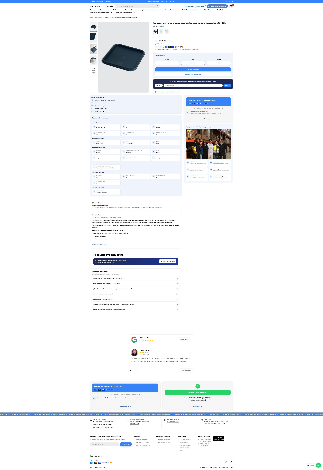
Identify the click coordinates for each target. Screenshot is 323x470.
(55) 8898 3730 (134, 423)
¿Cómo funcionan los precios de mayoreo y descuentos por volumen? (135, 289)
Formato (219, 59)
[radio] (155, 31)
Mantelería (207, 10)
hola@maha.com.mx (173, 421)
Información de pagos (164, 442)
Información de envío (142, 442)
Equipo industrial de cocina (190, 10)
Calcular (227, 85)
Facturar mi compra (164, 439)
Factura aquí (189, 6)
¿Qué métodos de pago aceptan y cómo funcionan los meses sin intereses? (135, 304)
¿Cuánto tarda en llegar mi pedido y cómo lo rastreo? (135, 278)
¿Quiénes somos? (185, 439)
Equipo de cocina (170, 10)
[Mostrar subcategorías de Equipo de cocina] (177, 10)
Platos (92, 10)
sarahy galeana (145, 350)
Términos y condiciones (226, 467)
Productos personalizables (124, 12)
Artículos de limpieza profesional (100, 12)
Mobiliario (220, 10)
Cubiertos (116, 10)
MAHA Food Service (100, 467)
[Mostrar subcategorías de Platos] (95, 10)
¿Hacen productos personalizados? (135, 294)
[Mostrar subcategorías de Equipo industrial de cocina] (200, 10)
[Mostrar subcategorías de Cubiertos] (121, 10)
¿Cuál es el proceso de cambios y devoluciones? (135, 283)
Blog (181, 451)
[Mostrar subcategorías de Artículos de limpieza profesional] (112, 13)
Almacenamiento (99, 17)
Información (108, 1)
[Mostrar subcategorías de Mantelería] (213, 10)
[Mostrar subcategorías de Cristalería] (108, 10)
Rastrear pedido (200, 6)
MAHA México (145, 338)
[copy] (163, 26)
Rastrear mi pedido (141, 439)
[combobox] (132, 6)
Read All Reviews (186, 370)
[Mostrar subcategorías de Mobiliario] (225, 10)
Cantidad (167, 59)
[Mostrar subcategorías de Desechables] (135, 10)
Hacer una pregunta (169, 261)
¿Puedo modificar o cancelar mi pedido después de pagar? (135, 309)
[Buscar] (157, 6)
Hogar (91, 17)
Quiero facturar (207, 119)
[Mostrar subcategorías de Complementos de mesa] (156, 10)
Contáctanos (184, 442)
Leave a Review (184, 339)
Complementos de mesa (147, 10)
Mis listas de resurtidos (96, 1)
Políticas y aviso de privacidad (208, 467)
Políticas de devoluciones (143, 445)
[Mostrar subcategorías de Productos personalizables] (134, 13)
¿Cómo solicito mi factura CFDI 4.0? (135, 299)
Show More (182, 361)
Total (193, 59)
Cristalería (103, 10)
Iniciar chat (196, 406)
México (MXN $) (97, 456)
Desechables (129, 10)
